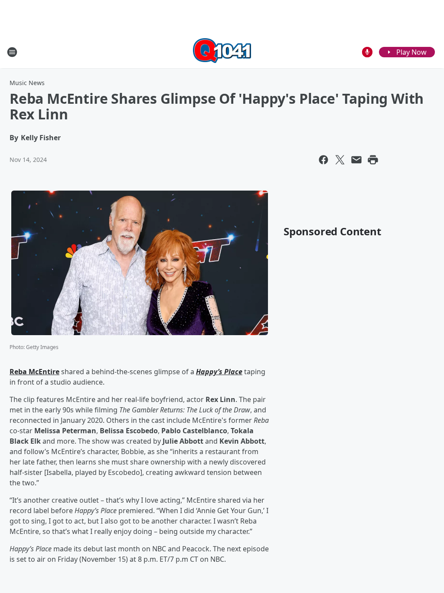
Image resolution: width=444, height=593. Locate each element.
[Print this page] (373, 160)
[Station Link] (222, 52)
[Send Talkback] (367, 52)
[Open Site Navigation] (12, 52)
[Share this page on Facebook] (323, 160)
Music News (27, 83)
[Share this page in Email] (356, 160)
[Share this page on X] (340, 160)
